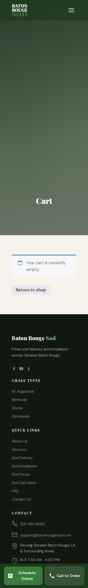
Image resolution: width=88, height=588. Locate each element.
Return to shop (31, 290)
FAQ (15, 491)
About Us (19, 441)
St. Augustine (23, 391)
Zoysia (17, 408)
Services (19, 449)
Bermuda (19, 399)
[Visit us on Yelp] (28, 369)
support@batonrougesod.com (45, 535)
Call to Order (68, 575)
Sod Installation (24, 466)
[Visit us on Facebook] (14, 369)
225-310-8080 (32, 524)
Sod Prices (21, 474)
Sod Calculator (24, 482)
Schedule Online (27, 575)
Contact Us (21, 499)
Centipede (21, 416)
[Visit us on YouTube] (21, 369)
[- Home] (20, 10)
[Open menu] (71, 10)
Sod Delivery (22, 457)
